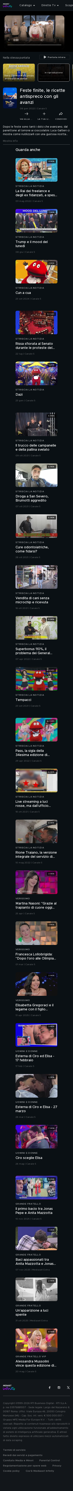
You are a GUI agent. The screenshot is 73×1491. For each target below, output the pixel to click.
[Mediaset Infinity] (7, 5)
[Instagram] (59, 1387)
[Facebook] (49, 1387)
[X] (68, 1387)
